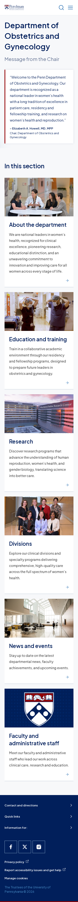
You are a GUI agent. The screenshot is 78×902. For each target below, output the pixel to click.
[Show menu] (69, 8)
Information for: (16, 827)
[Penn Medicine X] (25, 847)
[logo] (14, 7)
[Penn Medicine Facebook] (11, 847)
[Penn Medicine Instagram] (39, 847)
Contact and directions (21, 805)
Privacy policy (14, 862)
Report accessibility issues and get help (33, 870)
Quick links (12, 816)
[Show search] (60, 8)
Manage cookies (16, 878)
